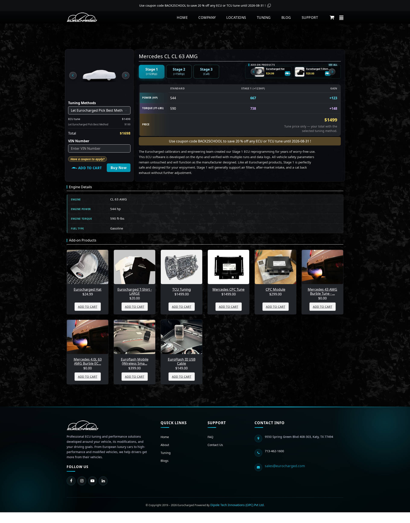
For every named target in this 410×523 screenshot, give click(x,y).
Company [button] (207, 17)
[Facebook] (71, 480)
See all (333, 65)
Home (182, 17)
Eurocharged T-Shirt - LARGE (318, 69)
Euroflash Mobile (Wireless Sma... (134, 361)
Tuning (264, 17)
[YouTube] (92, 480)
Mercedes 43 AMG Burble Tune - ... (322, 291)
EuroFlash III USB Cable (181, 361)
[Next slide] (125, 75)
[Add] (287, 73)
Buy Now (119, 167)
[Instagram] (81, 480)
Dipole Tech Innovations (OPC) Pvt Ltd (237, 505)
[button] (332, 17)
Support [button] (310, 17)
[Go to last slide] (72, 75)
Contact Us (215, 445)
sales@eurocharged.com (285, 466)
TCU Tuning (181, 289)
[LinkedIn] (103, 480)
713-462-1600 (274, 451)
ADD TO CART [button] (87, 307)
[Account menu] (341, 17)
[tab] (151, 72)
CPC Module (275, 289)
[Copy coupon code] (269, 5)
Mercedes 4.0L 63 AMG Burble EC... (88, 361)
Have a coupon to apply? (87, 159)
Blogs (164, 461)
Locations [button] (236, 17)
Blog (286, 17)
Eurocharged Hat (275, 69)
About (165, 445)
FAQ (210, 437)
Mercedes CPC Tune (228, 289)
